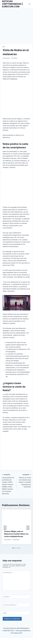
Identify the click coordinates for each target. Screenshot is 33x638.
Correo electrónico (10, 605)
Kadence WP (17, 633)
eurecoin (7, 58)
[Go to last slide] (5, 528)
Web (5, 613)
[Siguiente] (27, 528)
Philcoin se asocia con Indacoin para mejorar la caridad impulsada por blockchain (25, 481)
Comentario (8, 572)
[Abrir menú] (29, 4)
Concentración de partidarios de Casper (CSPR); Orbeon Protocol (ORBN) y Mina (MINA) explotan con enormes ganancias (8, 484)
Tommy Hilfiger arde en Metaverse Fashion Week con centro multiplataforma (16, 533)
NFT (4, 46)
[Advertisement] (16, 27)
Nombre (6, 597)
